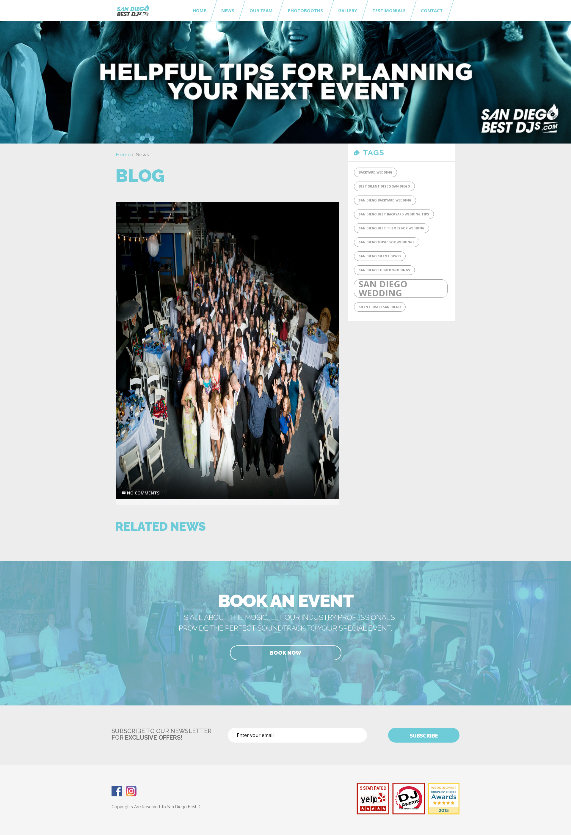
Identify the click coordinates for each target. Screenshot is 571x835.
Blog (140, 175)
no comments (143, 493)
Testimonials (389, 10)
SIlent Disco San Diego (380, 307)
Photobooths (305, 10)
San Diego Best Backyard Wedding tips (394, 214)
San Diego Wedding (383, 288)
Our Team (261, 10)
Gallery (347, 10)
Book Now (285, 653)
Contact (432, 10)
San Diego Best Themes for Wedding (391, 228)
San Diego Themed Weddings (384, 270)
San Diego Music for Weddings (387, 242)
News (227, 10)
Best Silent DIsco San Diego (384, 186)
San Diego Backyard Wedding (385, 200)
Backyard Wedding (375, 172)
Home (199, 10)
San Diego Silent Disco (380, 256)
